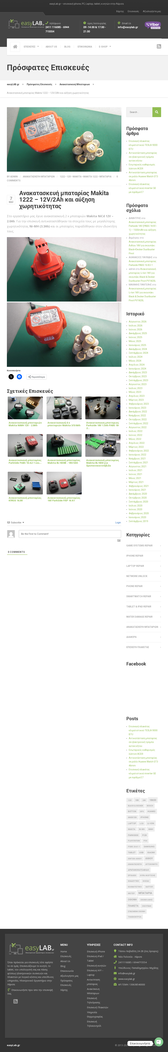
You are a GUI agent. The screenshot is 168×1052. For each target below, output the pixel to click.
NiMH (150, 829)
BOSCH (150, 806)
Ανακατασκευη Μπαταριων (39, 176)
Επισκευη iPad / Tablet (95, 958)
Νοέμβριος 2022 (137, 415)
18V (137, 800)
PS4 (145, 841)
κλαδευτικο (133, 881)
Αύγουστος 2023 (138, 384)
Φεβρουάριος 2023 (139, 404)
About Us (65, 961)
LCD (142, 823)
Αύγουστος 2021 (138, 466)
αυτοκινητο (152, 864)
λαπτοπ (149, 887)
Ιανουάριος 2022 (137, 454)
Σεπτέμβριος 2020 (138, 501)
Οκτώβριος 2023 (138, 376)
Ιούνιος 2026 (135, 329)
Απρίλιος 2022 (137, 443)
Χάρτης (120, 11)
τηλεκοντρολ (134, 917)
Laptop (132, 823)
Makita (77, 176)
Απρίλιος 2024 (137, 364)
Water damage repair (139, 616)
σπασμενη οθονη (136, 911)
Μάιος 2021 (135, 478)
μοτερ (131, 893)
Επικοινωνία (67, 970)
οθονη (132, 899)
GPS (142, 811)
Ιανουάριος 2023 (137, 407)
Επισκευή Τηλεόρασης (93, 1000)
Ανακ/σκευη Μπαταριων (93, 991)
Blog (62, 966)
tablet (132, 852)
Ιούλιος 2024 (135, 356)
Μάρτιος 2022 (136, 447)
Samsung (149, 846)
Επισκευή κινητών (96, 965)
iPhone (144, 817)
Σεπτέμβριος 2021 (138, 462)
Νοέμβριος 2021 (137, 458)
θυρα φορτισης (147, 875)
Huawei (151, 811)
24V (144, 800)
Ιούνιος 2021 (135, 474)
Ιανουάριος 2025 (137, 345)
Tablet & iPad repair (138, 606)
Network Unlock (136, 576)
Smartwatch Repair (138, 596)
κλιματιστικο (135, 887)
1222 (62, 176)
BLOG (67, 46)
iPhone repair (134, 555)
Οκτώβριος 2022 (138, 419)
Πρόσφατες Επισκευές (66, 983)
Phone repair (134, 586)
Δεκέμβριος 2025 (138, 333)
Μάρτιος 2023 (136, 400)
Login (118, 522)
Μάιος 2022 (135, 439)
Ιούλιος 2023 (135, 388)
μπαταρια (105, 176)
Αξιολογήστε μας (152, 11)
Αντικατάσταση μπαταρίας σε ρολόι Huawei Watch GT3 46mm (143, 176)
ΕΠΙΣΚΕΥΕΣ (29, 46)
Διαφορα (131, 637)
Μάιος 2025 (135, 341)
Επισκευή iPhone (96, 951)
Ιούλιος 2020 (135, 505)
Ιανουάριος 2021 (137, 490)
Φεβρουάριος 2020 (139, 513)
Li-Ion (150, 823)
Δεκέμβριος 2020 (138, 493)
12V (69, 176)
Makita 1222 (90, 176)
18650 (152, 800)
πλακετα (133, 906)
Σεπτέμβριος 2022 (138, 423)
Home (63, 951)
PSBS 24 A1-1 (134, 847)
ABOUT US (51, 46)
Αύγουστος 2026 (138, 321)
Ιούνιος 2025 (135, 337)
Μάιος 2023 (135, 392)
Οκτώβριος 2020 (138, 497)
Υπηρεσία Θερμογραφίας (95, 1014)
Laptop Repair (135, 566)
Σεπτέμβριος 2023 (138, 380)
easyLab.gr (13, 1045)
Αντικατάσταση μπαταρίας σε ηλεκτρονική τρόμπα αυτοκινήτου (143, 157)
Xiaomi (151, 852)
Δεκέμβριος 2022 (138, 411)
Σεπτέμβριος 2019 (138, 521)
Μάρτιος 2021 (136, 482)
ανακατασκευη (135, 864)
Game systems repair (139, 545)
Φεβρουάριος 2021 (139, 486)
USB (141, 852)
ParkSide (133, 835)
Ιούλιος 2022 (135, 431)
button (132, 811)
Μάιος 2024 (135, 360)
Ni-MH (142, 829)
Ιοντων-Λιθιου (135, 859)
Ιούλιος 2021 (135, 470)
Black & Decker (135, 806)
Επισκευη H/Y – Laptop (95, 972)
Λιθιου (149, 858)
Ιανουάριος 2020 (137, 517)
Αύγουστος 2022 (138, 427)
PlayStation (134, 841)
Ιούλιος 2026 (135, 325)
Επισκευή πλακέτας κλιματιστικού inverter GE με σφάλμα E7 (142, 188)
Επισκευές (133, 11)
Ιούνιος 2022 (135, 435)
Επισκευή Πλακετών (97, 1007)
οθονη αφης (146, 900)
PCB (144, 835)
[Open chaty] (158, 1043)
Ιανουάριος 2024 (137, 368)
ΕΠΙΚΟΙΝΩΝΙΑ (85, 46)
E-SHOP (103, 46)
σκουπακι (146, 906)
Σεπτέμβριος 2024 (138, 353)
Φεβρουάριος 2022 (139, 450)
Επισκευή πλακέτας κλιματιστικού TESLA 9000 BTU (143, 145)
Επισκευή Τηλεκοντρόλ (94, 1024)
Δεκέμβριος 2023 (138, 372)
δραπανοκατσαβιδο (138, 870)
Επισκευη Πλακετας (137, 647)
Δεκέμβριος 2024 (138, 349)
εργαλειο (132, 875)
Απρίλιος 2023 (137, 396)
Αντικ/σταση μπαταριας (93, 982)
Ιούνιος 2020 (135, 509)
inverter (132, 817)
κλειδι (146, 881)
